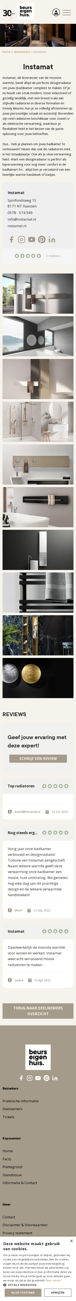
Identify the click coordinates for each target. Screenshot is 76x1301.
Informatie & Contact (20, 1182)
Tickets (8, 1116)
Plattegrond (12, 1166)
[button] (38, 1285)
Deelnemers (22, 52)
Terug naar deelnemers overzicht (38, 1011)
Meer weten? (54, 1280)
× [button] (71, 1241)
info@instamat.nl (22, 219)
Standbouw (12, 1174)
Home (7, 52)
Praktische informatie (20, 1100)
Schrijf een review (38, 758)
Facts (7, 1158)
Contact (9, 1217)
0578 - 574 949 (20, 212)
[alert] (38, 1269)
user (56, 12)
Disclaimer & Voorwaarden (25, 1224)
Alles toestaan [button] (23, 1292)
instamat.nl (17, 225)
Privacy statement (17, 1232)
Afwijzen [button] (57, 1292)
